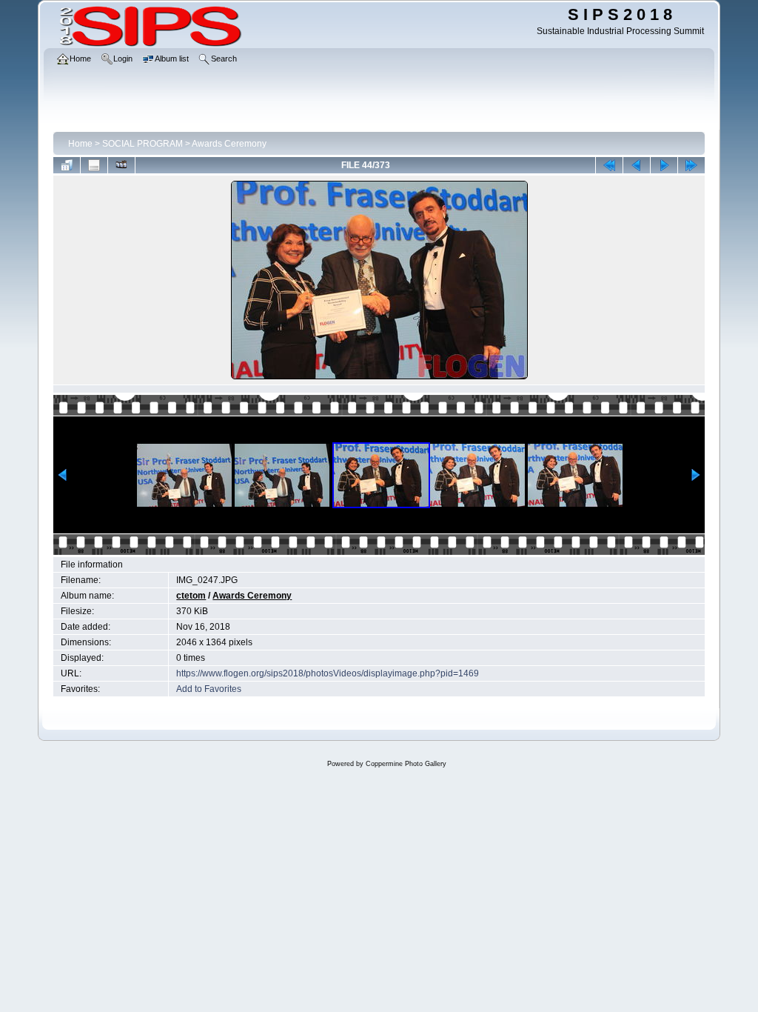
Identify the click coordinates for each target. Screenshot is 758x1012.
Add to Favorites (208, 689)
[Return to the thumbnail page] (66, 165)
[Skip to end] (691, 165)
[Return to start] (609, 165)
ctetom (191, 595)
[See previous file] (636, 165)
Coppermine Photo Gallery (406, 764)
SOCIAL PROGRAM (142, 144)
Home (80, 144)
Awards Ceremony (229, 144)
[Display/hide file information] (94, 165)
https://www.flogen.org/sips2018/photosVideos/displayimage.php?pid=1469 (327, 673)
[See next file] (664, 165)
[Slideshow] (121, 165)
